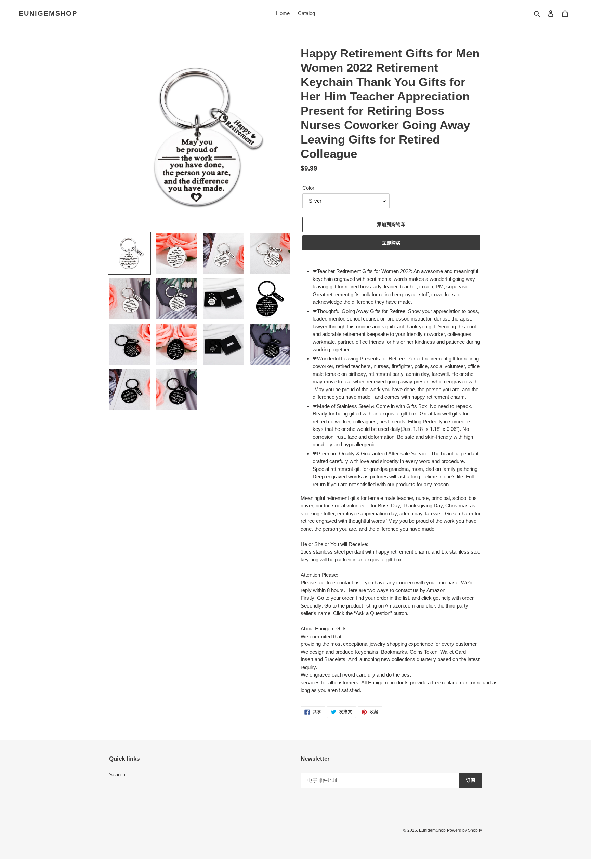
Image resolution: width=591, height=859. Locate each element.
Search (117, 774)
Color (308, 188)
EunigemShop (48, 13)
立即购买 (391, 242)
